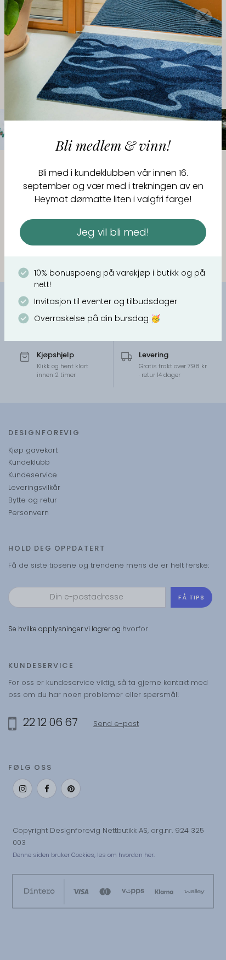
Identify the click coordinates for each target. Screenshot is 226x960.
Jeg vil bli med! (113, 232)
